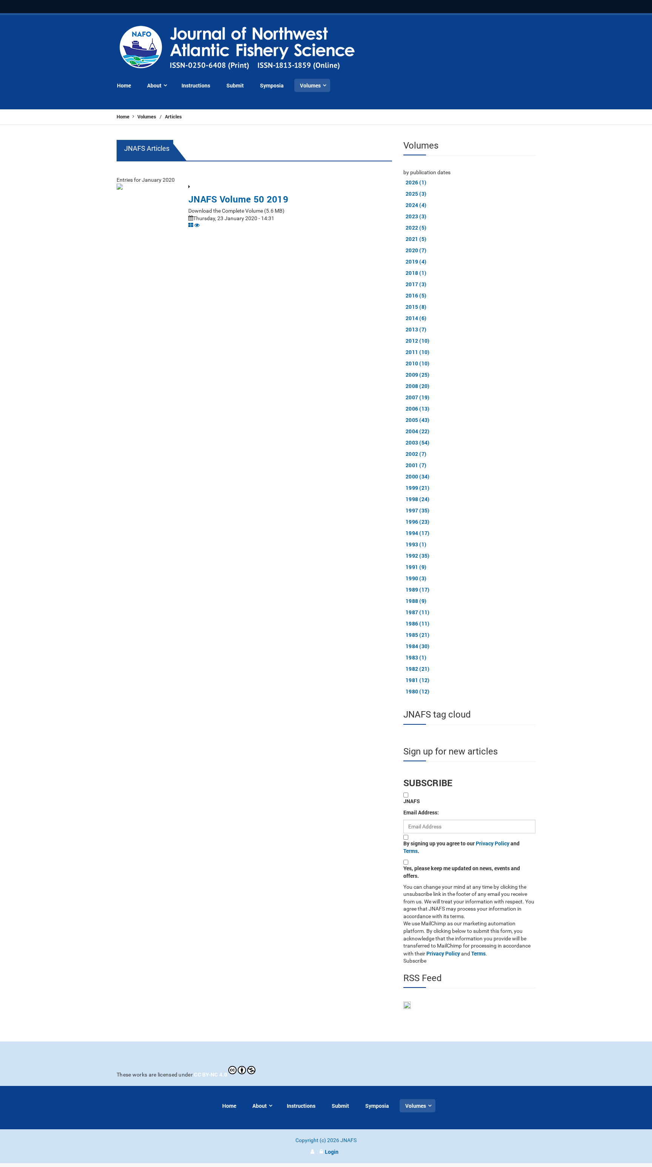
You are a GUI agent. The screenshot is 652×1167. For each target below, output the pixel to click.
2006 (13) (418, 408)
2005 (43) (418, 419)
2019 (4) (416, 261)
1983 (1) (416, 657)
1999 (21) (418, 487)
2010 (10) (418, 363)
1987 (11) (418, 612)
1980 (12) (418, 691)
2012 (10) (418, 340)
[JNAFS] (237, 48)
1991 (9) (416, 566)
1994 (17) (418, 533)
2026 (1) (416, 182)
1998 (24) (418, 499)
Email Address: (421, 812)
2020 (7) (416, 250)
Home (124, 116)
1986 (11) (418, 623)
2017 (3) (416, 284)
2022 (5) (416, 227)
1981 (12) (418, 680)
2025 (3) (416, 193)
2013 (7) (416, 329)
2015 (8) (416, 306)
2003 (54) (418, 442)
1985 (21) (418, 634)
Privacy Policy (492, 843)
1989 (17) (418, 589)
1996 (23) (418, 521)
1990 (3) (416, 578)
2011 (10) (418, 352)
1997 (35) (418, 510)
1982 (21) (418, 668)
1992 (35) (418, 555)
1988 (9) (416, 600)
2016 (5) (416, 295)
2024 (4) (416, 205)
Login (331, 1151)
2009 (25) (418, 374)
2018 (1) (416, 272)
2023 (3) (416, 216)
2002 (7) (416, 453)
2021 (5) (416, 238)
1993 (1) (416, 544)
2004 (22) (418, 431)
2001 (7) (416, 465)
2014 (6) (416, 318)
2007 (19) (418, 397)
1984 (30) (418, 646)
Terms (410, 850)
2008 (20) (418, 386)
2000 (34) (418, 476)
